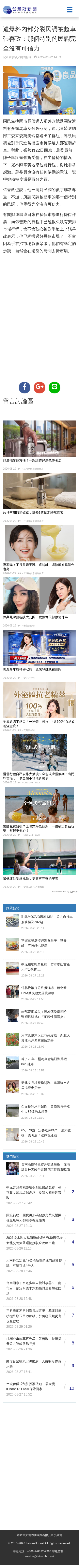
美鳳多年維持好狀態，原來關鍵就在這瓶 (32, 669)
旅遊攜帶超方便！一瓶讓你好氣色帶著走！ (34, 460)
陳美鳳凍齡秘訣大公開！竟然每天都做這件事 (35, 617)
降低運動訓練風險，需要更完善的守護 (30, 878)
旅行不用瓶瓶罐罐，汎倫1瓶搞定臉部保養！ (34, 512)
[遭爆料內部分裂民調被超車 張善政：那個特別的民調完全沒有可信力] (24, 388)
